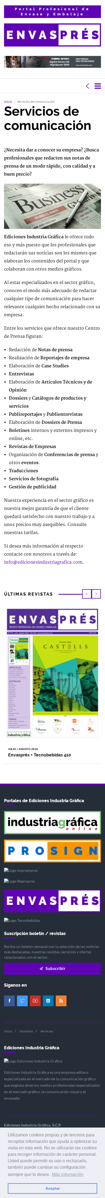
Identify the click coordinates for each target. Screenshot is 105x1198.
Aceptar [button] (53, 1188)
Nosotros (26, 1031)
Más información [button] (67, 1174)
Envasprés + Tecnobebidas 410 (39, 755)
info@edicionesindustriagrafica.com (43, 562)
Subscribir (55, 968)
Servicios (46, 1031)
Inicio (8, 101)
